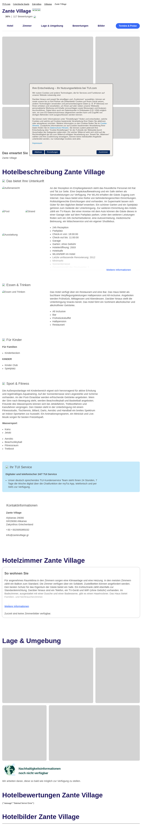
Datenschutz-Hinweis (59, 128)
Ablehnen (38, 152)
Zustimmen (103, 152)
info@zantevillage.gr (17, 535)
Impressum (37, 143)
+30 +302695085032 (17, 529)
